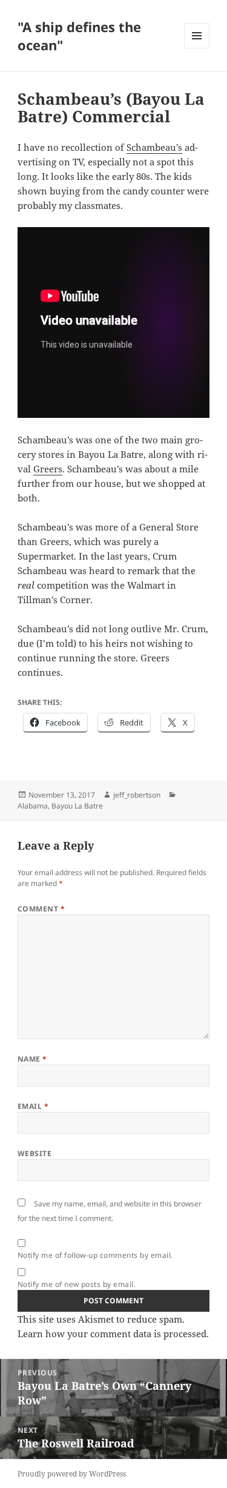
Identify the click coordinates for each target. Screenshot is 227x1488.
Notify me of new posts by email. (77, 1284)
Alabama (33, 806)
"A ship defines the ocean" (79, 36)
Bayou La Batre (77, 806)
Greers (47, 469)
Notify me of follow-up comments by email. (95, 1255)
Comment (41, 909)
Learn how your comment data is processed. (113, 1334)
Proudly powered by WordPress (72, 1474)
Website (34, 1153)
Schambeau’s (154, 147)
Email (33, 1106)
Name (32, 1059)
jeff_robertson (136, 795)
